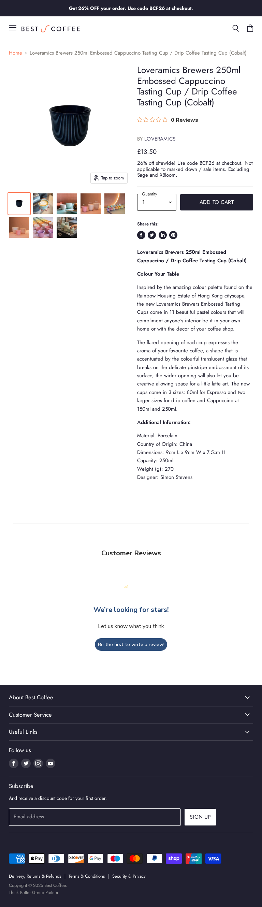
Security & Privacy (129, 876)
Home (15, 53)
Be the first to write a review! (131, 644)
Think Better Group (26, 892)
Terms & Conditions (87, 876)
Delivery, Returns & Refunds (35, 876)
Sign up (200, 817)
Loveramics (159, 139)
